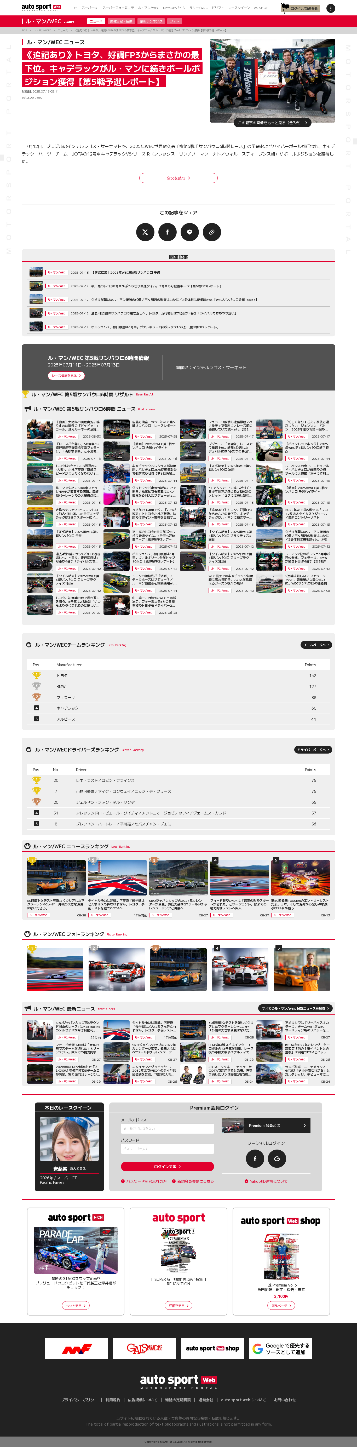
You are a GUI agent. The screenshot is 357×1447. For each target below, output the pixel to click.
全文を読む (176, 178)
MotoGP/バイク (174, 7)
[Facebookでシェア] (167, 232)
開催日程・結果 (121, 21)
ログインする (165, 1166)
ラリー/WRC (198, 7)
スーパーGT (90, 7)
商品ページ (279, 1305)
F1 (76, 7)
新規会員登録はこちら (195, 1181)
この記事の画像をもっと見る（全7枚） (270, 122)
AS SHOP (261, 7)
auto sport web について (243, 1399)
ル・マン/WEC (148, 7)
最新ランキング (151, 21)
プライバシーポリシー (79, 1399)
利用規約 (113, 1399)
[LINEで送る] (190, 232)
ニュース (96, 21)
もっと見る (74, 1305)
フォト (174, 21)
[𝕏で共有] (145, 232)
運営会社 (206, 1399)
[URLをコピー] (212, 232)
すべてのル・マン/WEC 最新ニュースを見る (293, 1008)
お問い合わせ (285, 1399)
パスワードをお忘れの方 (146, 1181)
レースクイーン (239, 7)
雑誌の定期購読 (178, 1399)
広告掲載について (142, 1399)
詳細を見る (177, 1305)
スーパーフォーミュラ (118, 7)
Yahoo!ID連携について (269, 1181)
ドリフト (218, 7)
